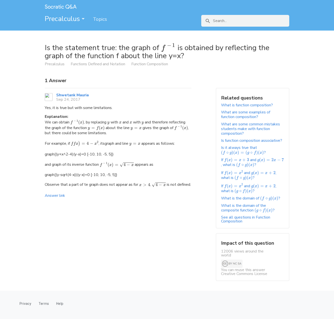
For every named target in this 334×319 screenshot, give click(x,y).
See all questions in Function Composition (245, 219)
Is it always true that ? (243, 150)
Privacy (25, 304)
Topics (100, 19)
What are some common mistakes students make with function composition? (250, 128)
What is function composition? (247, 105)
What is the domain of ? (250, 198)
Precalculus (63, 18)
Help (59, 304)
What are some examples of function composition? (245, 115)
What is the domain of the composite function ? (248, 208)
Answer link (55, 195)
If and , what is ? (252, 162)
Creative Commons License (244, 273)
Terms (44, 304)
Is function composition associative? (251, 140)
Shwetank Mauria (72, 95)
